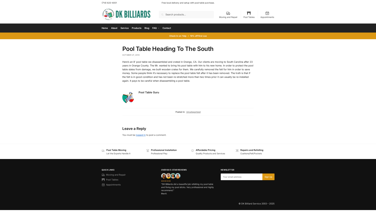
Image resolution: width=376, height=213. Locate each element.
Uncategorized (193, 112)
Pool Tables (249, 17)
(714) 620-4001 (109, 2)
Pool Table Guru (149, 92)
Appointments (267, 17)
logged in (141, 135)
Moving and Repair (228, 17)
